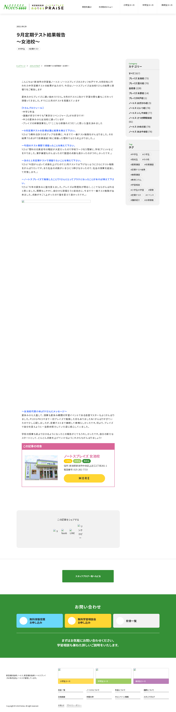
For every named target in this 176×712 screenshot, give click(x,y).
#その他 (145, 159)
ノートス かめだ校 (139, 126)
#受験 (151, 189)
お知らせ (61, 705)
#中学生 (21, 48)
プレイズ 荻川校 (139, 83)
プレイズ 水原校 (139, 93)
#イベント (150, 194)
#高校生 (134, 159)
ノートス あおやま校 (140, 131)
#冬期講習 (149, 164)
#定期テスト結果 (138, 169)
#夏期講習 (135, 164)
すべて (135, 73)
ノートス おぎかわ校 (140, 103)
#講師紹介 (135, 200)
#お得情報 (149, 200)
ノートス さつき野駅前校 (140, 119)
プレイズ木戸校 (138, 98)
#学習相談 (135, 184)
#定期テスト (34, 48)
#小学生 (146, 154)
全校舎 (135, 88)
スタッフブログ (35, 66)
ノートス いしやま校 (140, 113)
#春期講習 (135, 174)
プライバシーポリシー (74, 705)
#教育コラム (136, 179)
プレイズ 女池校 (139, 78)
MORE (84, 478)
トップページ (20, 66)
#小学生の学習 (137, 189)
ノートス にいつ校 (139, 108)
